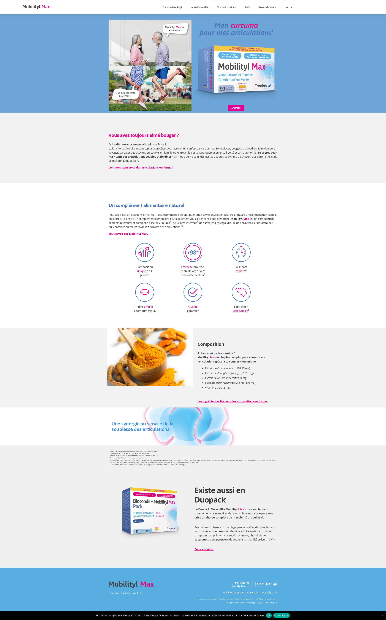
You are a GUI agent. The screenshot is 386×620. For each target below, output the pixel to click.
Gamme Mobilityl (172, 7)
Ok (268, 615)
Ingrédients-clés (199, 7)
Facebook (114, 593)
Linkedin (126, 593)
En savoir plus (204, 549)
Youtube (137, 593)
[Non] (382, 615)
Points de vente (267, 7)
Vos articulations (226, 7)
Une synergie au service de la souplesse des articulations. (142, 426)
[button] (193, 426)
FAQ (247, 7)
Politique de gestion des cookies (240, 592)
